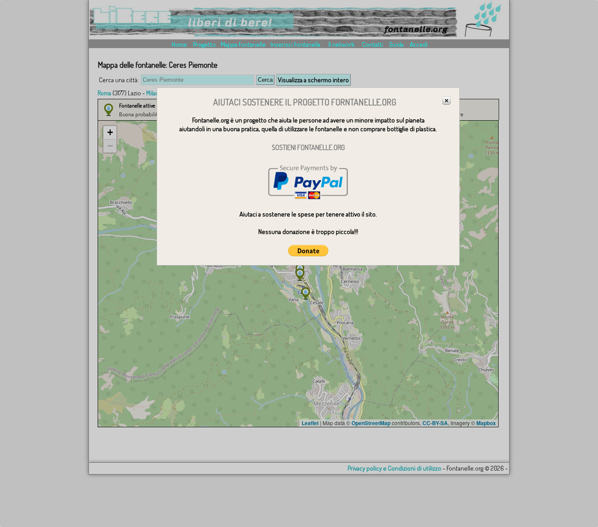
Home (179, 44)
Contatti (372, 44)
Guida (396, 44)
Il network (341, 44)
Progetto (204, 44)
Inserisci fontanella (295, 44)
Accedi (419, 44)
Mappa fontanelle (243, 44)
